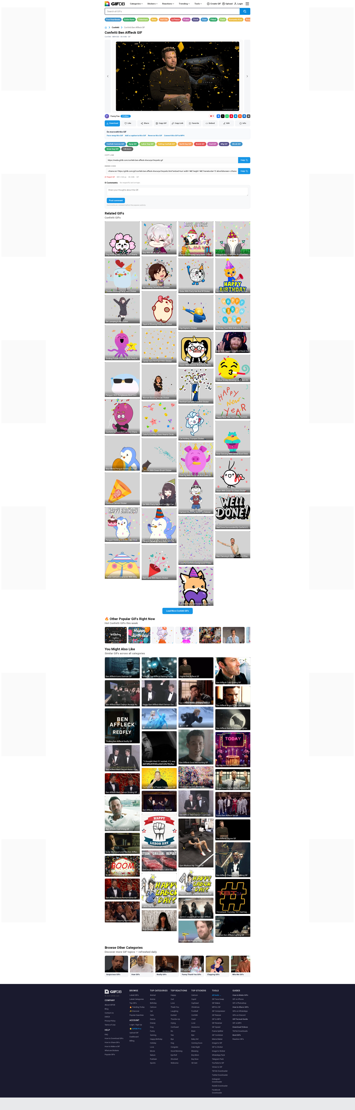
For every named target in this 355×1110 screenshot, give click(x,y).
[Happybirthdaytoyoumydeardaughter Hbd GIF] (139, 635)
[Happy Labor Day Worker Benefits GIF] (195, 882)
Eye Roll (174, 1055)
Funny (152, 1031)
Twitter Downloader (220, 1075)
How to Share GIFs (112, 1042)
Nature (152, 1055)
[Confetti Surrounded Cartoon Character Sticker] (122, 416)
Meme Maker (217, 1039)
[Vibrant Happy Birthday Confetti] (234, 635)
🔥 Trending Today (137, 1007)
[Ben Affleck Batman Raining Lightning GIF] (232, 719)
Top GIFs (133, 1003)
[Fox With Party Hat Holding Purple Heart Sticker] (195, 586)
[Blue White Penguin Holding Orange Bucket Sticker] (122, 453)
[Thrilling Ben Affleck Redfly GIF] (122, 725)
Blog (106, 1009)
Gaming (153, 1035)
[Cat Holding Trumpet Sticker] (195, 423)
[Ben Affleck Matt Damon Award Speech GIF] (122, 758)
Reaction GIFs (238, 1039)
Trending (183, 3)
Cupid (193, 999)
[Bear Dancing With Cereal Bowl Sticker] (232, 438)
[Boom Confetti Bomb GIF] (122, 866)
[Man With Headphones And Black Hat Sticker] (232, 342)
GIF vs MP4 (237, 1023)
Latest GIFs (134, 995)
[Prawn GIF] (186, 19)
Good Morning (176, 1051)
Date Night (195, 1047)
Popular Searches (137, 1015)
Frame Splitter (217, 1031)
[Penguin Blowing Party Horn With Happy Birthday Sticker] (159, 525)
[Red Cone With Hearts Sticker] (159, 562)
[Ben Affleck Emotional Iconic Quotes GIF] (159, 748)
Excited (174, 1015)
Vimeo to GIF (217, 1067)
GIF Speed (216, 1027)
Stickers (151, 3)
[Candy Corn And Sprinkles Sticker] (159, 345)
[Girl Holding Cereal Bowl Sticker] (159, 272)
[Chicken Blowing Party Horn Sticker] (122, 275)
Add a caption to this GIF (135, 135)
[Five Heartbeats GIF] (113, 19)
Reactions (167, 3)
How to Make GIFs (240, 995)
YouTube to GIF (218, 1063)
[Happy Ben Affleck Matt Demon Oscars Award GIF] (159, 693)
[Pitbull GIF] (213, 19)
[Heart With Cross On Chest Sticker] (232, 475)
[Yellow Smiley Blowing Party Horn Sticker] (232, 368)
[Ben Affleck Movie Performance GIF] (122, 889)
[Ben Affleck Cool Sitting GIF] (122, 813)
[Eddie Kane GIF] (129, 19)
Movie (152, 1051)
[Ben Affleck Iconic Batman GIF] (122, 667)
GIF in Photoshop (239, 1003)
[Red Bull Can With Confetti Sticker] (195, 386)
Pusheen (153, 1059)
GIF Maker (216, 1003)
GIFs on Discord (239, 1015)
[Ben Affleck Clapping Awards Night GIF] (122, 911)
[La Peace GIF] (175, 19)
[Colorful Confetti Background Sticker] (195, 540)
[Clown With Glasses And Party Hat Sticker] (195, 349)
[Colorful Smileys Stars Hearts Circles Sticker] (159, 419)
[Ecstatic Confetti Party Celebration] (210, 635)
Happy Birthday (156, 1039)
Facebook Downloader (217, 1091)
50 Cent (194, 1063)
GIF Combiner (217, 1035)
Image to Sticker (218, 1051)
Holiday (153, 1043)
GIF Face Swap (218, 999)
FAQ (106, 1034)
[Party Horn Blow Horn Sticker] (163, 635)
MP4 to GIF (216, 1007)
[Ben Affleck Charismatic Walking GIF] (232, 859)
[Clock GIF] (196, 19)
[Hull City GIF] (164, 19)
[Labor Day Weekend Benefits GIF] (159, 890)
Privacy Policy (110, 1021)
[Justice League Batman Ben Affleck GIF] (195, 908)
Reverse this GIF (155, 135)
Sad (172, 999)
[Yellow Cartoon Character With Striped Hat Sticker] (122, 561)
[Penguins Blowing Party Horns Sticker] (195, 238)
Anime (152, 999)
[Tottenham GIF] (143, 19)
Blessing (194, 1051)
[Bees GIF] (154, 19)
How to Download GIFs (114, 1038)
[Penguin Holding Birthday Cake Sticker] (122, 524)
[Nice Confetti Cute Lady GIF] (159, 920)
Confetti (115, 27)
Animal (153, 995)
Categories (135, 3)
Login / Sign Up (136, 1025)
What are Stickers (112, 1050)
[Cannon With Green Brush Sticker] (159, 455)
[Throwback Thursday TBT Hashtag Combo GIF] (232, 896)
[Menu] (247, 4)
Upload (229, 3)
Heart (193, 1019)
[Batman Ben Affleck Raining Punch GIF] (159, 667)
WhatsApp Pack (218, 1055)
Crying (173, 1023)
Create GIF (215, 3)
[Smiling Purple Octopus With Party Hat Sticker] (122, 342)
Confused (175, 1027)
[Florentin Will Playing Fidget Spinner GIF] (195, 932)
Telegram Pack (218, 1059)
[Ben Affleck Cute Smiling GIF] (232, 670)
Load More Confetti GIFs (177, 611)
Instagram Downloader (217, 1080)
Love (152, 1047)
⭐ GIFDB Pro (135, 1029)
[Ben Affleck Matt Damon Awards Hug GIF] (122, 693)
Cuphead (195, 1003)
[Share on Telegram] (235, 116)
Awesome (195, 1027)
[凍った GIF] (159, 718)
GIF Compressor (218, 1011)
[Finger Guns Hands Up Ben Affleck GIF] (232, 779)
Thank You (175, 1007)
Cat (151, 1011)
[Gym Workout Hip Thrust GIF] (195, 843)
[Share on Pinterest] (231, 116)
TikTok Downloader (220, 1071)
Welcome (174, 1063)
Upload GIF (134, 1033)
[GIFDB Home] (106, 27)
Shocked (174, 1059)
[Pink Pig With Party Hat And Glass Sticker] (195, 459)
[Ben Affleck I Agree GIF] (232, 829)
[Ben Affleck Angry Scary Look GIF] (232, 696)
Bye (172, 1039)
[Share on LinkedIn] (244, 116)
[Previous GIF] (108, 76)
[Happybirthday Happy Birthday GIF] (116, 635)
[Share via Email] (248, 116)
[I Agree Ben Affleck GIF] (195, 667)
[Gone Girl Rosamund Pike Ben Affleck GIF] (122, 843)
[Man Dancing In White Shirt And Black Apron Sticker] (232, 544)
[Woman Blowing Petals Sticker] (159, 382)
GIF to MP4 (216, 1019)
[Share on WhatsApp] (227, 116)
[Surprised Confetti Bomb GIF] (195, 777)
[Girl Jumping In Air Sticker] (122, 309)
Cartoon (153, 1007)
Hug (172, 1043)
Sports (152, 1063)
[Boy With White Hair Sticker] (159, 237)
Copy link (109, 155)
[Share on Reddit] (240, 116)
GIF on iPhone (238, 999)
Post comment (116, 200)
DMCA (107, 1017)
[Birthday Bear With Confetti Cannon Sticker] (232, 275)
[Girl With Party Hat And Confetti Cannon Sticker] (159, 490)
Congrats (174, 1047)
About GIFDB (110, 1005)
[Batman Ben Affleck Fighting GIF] (232, 926)
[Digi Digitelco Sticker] (195, 312)
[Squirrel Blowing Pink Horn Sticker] (159, 308)
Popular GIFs (110, 1054)
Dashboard (134, 1037)
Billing (132, 1041)
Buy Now (194, 1059)
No (172, 1031)
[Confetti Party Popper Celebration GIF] (159, 778)
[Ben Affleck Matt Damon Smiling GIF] (122, 783)
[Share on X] (223, 116)
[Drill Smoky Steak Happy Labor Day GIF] (159, 860)
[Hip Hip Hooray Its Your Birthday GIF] (232, 749)
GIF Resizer (216, 1015)
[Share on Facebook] (218, 116)
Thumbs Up (175, 1019)
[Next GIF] (247, 76)
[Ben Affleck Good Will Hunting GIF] (195, 747)
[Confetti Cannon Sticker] (122, 489)
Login (240, 3)
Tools (197, 3)
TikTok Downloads (240, 1031)
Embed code (110, 166)
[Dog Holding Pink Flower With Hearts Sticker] (122, 238)
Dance (152, 1019)
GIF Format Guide (240, 1019)
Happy (173, 995)
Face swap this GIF (115, 135)
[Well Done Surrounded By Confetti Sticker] (232, 511)
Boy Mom (195, 1055)
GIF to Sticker (217, 1047)
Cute (152, 1015)
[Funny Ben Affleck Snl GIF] (232, 804)
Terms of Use (110, 1025)
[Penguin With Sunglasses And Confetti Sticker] (122, 379)
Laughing (174, 1011)
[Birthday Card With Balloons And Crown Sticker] (232, 312)
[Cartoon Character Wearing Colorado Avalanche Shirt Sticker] (195, 496)
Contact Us (109, 1013)
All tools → (216, 995)
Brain (193, 1031)
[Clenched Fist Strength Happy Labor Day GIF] (159, 831)
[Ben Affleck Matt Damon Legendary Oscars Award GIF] (195, 803)
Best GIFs (237, 1035)
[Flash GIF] (222, 19)
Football (194, 1011)
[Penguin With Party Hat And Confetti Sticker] (232, 238)
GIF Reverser (217, 1023)
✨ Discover (134, 1011)
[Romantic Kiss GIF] (236, 19)
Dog (152, 1027)
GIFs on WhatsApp (240, 1011)
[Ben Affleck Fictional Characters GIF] (195, 692)
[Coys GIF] (204, 19)
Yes (172, 1035)
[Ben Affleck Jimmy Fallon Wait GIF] (159, 801)
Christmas (195, 1007)
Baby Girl (194, 1039)
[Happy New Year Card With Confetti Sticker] (232, 401)
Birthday (153, 1003)
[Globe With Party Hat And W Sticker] (195, 275)
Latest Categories (137, 999)
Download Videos (240, 1027)
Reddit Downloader (220, 1086)
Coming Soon (196, 1043)
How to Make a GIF (112, 1046)
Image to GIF (217, 1043)
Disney (152, 1023)
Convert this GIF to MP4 (174, 135)
